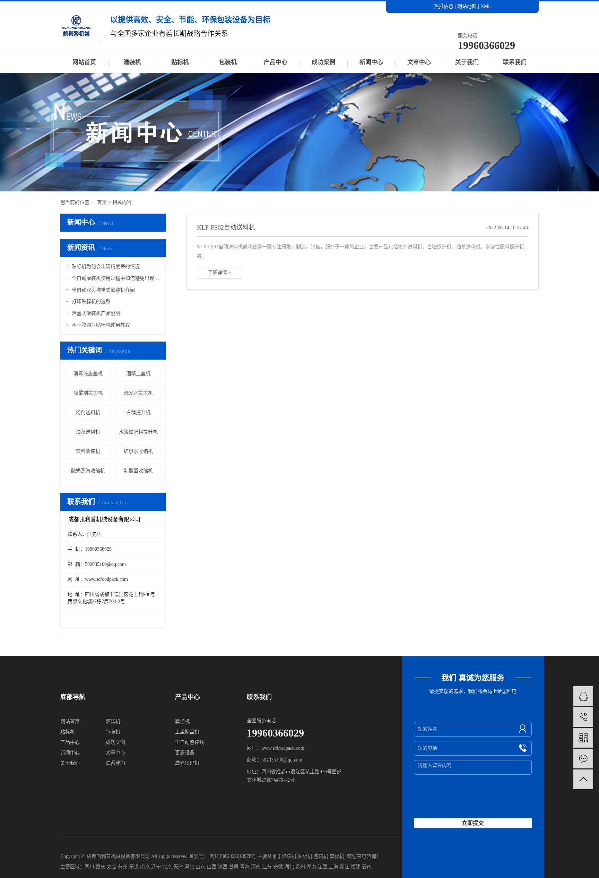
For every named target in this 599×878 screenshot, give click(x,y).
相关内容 (122, 202)
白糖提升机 (138, 412)
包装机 (228, 62)
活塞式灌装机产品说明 (95, 313)
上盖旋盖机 (187, 731)
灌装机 (132, 62)
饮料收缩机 (88, 451)
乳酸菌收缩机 (138, 470)
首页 (102, 202)
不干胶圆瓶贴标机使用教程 (100, 325)
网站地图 (467, 6)
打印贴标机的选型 (90, 301)
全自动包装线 (189, 742)
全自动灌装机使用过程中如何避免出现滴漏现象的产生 (115, 278)
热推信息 (443, 6)
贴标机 (180, 62)
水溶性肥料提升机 (138, 431)
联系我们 (515, 62)
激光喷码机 (187, 763)
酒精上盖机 (138, 373)
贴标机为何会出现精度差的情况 (105, 266)
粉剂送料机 (88, 412)
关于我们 (467, 62)
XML (485, 6)
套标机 (182, 721)
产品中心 (275, 62)
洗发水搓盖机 (138, 393)
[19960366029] (583, 717)
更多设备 (184, 752)
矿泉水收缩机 (138, 451)
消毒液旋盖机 (88, 373)
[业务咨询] (583, 696)
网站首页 (84, 62)
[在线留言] (583, 758)
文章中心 (419, 62)
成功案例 (323, 62)
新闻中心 (371, 62)
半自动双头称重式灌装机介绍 (102, 290)
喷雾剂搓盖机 (88, 393)
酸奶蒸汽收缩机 (88, 470)
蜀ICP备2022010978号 (233, 856)
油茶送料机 (88, 431)
